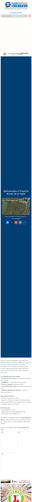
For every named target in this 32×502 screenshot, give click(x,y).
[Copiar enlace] (24, 222)
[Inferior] (16, 481)
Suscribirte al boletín (16, 12)
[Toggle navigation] (29, 16)
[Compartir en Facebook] (7, 222)
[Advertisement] (16, 35)
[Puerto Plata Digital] (16, 5)
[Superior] (16, 54)
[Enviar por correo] (20, 222)
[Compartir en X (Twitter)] (12, 222)
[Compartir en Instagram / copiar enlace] (16, 222)
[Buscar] (26, 16)
